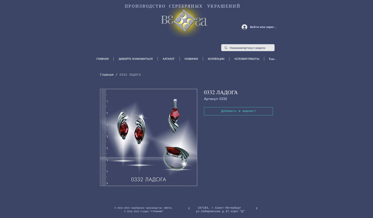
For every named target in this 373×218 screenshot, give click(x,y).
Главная (107, 75)
